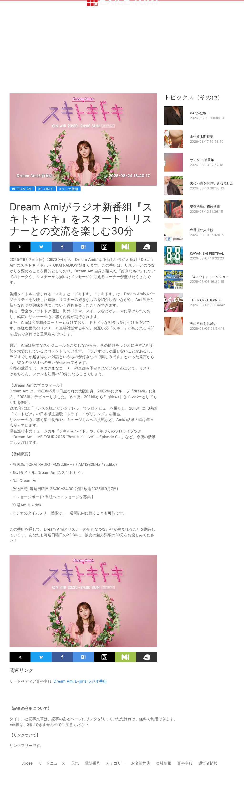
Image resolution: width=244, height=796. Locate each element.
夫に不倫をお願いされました (211, 183)
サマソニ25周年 (202, 160)
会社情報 (163, 763)
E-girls (80, 681)
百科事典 (185, 763)
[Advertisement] (122, 57)
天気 (75, 763)
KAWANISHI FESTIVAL (207, 253)
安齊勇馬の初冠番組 (205, 206)
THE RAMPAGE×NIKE (206, 300)
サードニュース (52, 763)
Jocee (27, 763)
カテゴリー (115, 763)
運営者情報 (208, 763)
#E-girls (45, 189)
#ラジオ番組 (68, 189)
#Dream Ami (22, 189)
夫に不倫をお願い (203, 323)
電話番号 (92, 763)
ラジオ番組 (97, 681)
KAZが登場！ (200, 113)
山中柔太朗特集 (201, 136)
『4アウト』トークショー (209, 277)
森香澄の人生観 (201, 230)
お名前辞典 (140, 763)
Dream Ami (64, 681)
